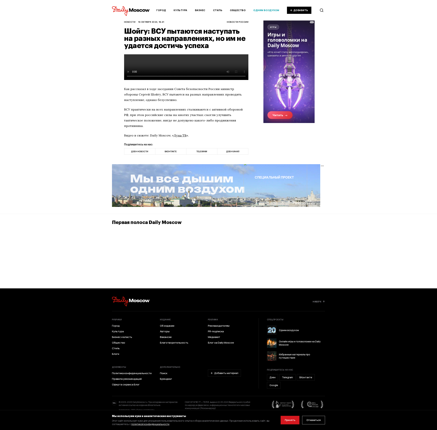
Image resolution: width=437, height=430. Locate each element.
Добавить (300, 10)
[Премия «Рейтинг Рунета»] (283, 404)
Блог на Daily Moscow (221, 342)
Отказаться (313, 420)
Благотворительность (174, 342)
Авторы (165, 331)
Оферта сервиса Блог (126, 384)
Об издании (167, 325)
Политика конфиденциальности (132, 373)
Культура (180, 10)
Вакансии (166, 337)
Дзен (273, 377)
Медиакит (214, 337)
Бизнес (200, 10)
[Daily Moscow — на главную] (131, 301)
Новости (129, 22)
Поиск (163, 373)
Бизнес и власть (122, 337)
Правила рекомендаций (127, 379)
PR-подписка (216, 331)
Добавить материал (226, 373)
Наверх (317, 301)
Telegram (287, 377)
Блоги (115, 354)
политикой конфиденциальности (150, 424)
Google (274, 385)
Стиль (217, 10)
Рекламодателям (218, 325)
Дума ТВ (180, 135)
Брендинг (166, 379)
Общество (238, 10)
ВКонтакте (305, 377)
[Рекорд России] (312, 404)
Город (161, 10)
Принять (290, 420)
